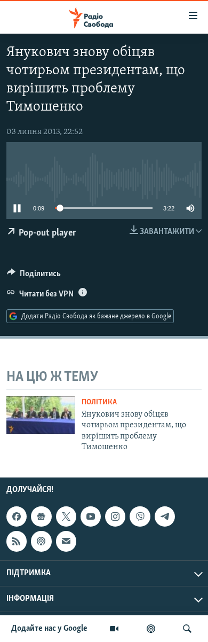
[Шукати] (187, 628)
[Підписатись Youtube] (91, 516)
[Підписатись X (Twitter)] (66, 516)
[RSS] (16, 541)
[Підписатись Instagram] (115, 516)
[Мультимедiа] (114, 628)
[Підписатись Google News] (41, 516)
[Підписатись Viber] (140, 516)
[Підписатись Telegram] (165, 516)
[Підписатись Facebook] (16, 516)
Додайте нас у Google (49, 628)
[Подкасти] (151, 628)
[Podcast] (41, 541)
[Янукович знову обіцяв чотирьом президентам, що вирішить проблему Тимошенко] (40, 415)
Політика (99, 402)
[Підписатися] (66, 541)
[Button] (34, 276)
